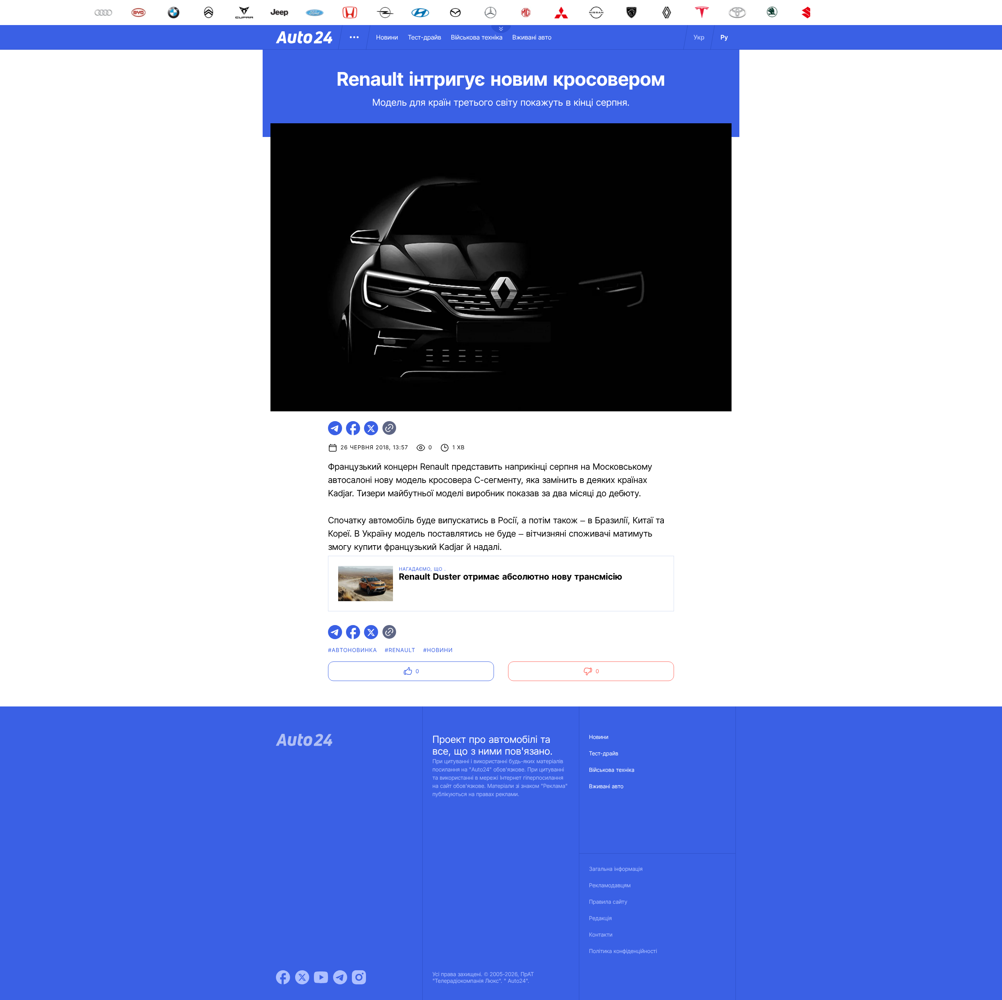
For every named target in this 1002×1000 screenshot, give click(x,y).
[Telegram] (340, 977)
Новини (387, 37)
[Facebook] (283, 977)
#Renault (400, 650)
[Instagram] (359, 977)
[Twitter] (302, 977)
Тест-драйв (424, 37)
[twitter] (371, 428)
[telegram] (335, 428)
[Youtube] (321, 977)
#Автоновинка (352, 650)
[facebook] (353, 428)
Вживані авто (531, 37)
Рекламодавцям (610, 885)
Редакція (600, 918)
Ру (724, 37)
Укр (699, 37)
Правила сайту (608, 902)
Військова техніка (477, 37)
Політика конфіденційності (623, 951)
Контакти (601, 935)
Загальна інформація (616, 869)
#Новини (438, 650)
